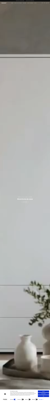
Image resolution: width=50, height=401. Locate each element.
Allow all (43, 391)
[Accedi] (46, 3)
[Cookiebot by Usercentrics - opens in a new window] (5, 399)
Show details (40, 399)
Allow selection (43, 393)
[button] (44, 3)
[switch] (22, 399)
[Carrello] (48, 3)
